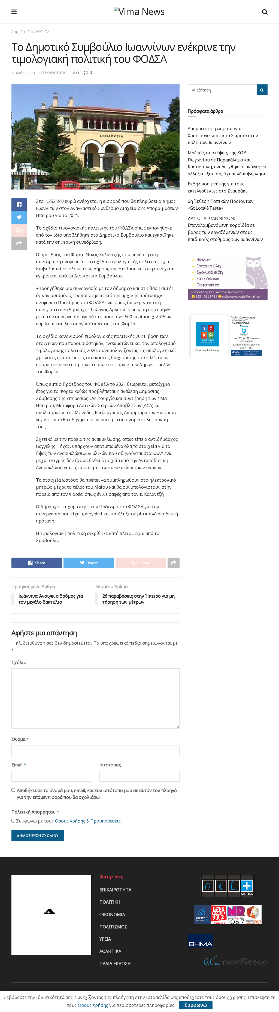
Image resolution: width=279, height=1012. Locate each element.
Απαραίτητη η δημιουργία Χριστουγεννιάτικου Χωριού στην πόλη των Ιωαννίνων (223, 135)
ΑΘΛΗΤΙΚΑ (110, 951)
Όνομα (20, 739)
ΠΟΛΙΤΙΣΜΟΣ (113, 927)
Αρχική (16, 31)
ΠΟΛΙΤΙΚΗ (109, 902)
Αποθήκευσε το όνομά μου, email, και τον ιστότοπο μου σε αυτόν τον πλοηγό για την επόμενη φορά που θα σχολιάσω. (97, 793)
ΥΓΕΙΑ (105, 939)
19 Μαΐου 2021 (23, 72)
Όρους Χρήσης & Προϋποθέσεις (88, 821)
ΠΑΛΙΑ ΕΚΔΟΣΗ (115, 964)
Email (18, 765)
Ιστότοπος (110, 765)
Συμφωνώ (195, 1005)
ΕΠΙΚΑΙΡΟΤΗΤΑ (38, 31)
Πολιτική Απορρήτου (35, 812)
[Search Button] (262, 89)
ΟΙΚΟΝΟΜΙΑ (112, 915)
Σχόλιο (18, 662)
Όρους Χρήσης (93, 1005)
